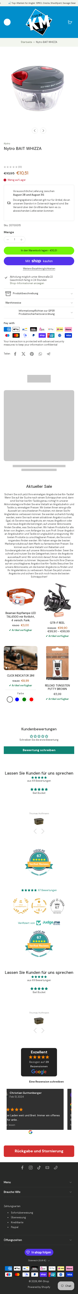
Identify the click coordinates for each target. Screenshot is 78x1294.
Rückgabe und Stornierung (39, 1151)
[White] (9, 699)
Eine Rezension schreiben (46, 1081)
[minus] (8, 240)
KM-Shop (43, 1281)
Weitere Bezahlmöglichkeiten (39, 269)
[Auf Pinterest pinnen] (32, 354)
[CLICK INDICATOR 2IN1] (20, 658)
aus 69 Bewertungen (39, 780)
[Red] (31, 699)
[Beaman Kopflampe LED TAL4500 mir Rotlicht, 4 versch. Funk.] (20, 595)
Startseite (26, 42)
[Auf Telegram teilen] (48, 354)
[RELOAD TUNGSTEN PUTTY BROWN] (57, 663)
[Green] (24, 699)
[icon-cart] (70, 22)
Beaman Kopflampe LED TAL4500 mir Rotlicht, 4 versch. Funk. (20, 616)
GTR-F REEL (57, 622)
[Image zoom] (39, 86)
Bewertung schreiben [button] (39, 750)
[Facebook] (22, 1167)
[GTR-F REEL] (57, 600)
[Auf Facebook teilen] (15, 354)
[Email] (47, 1167)
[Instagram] (31, 1167)
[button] (39, 251)
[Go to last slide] (35, 131)
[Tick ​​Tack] (39, 1167)
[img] (39, 777)
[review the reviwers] (68, 1105)
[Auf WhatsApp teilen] (40, 354)
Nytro (7, 143)
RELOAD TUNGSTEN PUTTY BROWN (57, 687)
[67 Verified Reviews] (39, 877)
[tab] (6, 668)
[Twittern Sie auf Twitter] (23, 354)
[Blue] (17, 699)
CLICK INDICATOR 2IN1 (20, 675)
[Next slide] (43, 131)
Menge (9, 232)
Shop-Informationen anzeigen (27, 283)
